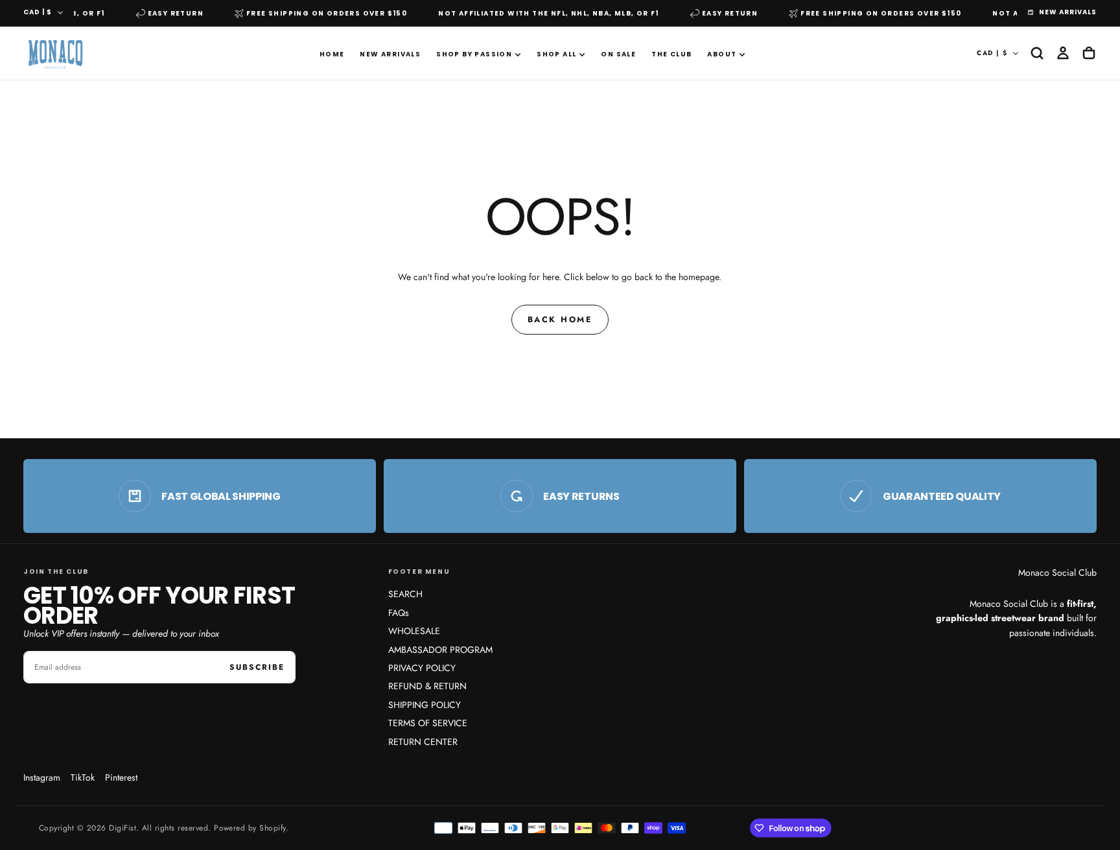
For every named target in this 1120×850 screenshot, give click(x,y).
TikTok (83, 777)
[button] (1037, 53)
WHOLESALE (414, 630)
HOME (332, 53)
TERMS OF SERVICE (427, 722)
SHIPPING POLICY (424, 704)
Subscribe (257, 667)
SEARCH (405, 593)
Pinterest (121, 777)
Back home (560, 319)
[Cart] (1089, 53)
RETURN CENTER (423, 741)
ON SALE (618, 53)
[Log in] (1063, 53)
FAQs (398, 612)
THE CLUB (671, 53)
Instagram (41, 777)
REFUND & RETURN (427, 685)
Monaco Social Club (1057, 572)
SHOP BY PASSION (474, 53)
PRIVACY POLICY (422, 667)
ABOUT (721, 53)
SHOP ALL (556, 53)
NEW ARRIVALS (390, 53)
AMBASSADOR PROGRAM (440, 649)
